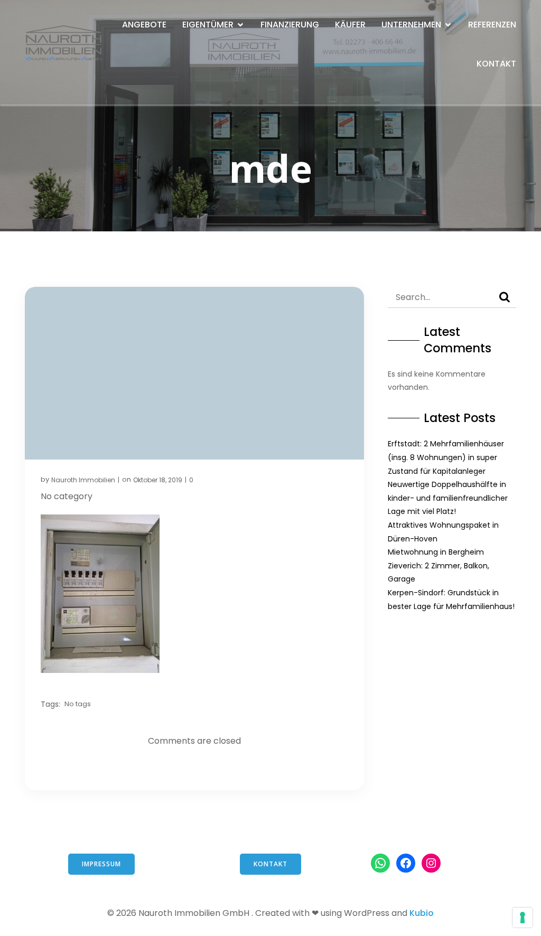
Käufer (350, 24)
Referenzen (492, 24)
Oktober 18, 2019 (157, 479)
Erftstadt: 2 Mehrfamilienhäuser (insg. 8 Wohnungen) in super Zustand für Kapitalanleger (446, 457)
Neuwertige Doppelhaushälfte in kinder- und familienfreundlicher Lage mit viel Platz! (448, 498)
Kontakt (496, 64)
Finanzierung (289, 24)
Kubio (421, 913)
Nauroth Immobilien (83, 479)
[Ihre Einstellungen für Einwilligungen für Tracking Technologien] (522, 917)
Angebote (144, 24)
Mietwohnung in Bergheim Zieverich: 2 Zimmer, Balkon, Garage (438, 565)
